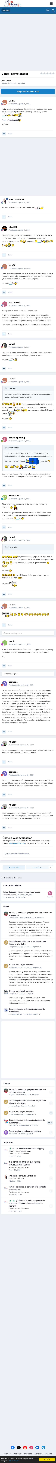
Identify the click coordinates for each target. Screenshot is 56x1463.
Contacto (38, 1454)
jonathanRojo (17, 946)
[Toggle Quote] (6, 388)
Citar (10, 133)
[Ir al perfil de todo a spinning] (4, 439)
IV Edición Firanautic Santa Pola (22, 1176)
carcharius (13, 1125)
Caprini (15, 918)
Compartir (14, 867)
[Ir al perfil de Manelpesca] (6, 1010)
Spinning (21, 83)
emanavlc (13, 1134)
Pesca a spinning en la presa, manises (25, 1131)
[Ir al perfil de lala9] (4, 642)
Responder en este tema (28, 91)
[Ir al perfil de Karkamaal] (4, 304)
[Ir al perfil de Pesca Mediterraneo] (6, 1149)
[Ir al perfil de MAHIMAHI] (4, 497)
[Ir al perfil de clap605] (4, 228)
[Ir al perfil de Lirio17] (4, 102)
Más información (14, 1461)
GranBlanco (11, 895)
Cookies (48, 1454)
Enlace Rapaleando (10, 120)
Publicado (19, 104)
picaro (15, 993)
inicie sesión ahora (17, 843)
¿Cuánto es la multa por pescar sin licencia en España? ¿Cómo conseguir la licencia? (27, 1203)
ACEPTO (47, 1459)
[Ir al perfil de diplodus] (4, 683)
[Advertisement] (28, 43)
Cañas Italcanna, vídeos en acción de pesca (21, 892)
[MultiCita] (4, 133)
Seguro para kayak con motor (21, 965)
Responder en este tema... (18, 854)
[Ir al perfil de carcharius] (6, 1121)
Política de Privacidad (23, 1454)
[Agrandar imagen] (6, 115)
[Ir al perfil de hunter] (4, 743)
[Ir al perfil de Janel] (4, 345)
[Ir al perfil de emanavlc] (6, 1132)
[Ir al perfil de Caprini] (6, 914)
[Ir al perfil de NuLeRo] (50, 893)
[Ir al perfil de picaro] (6, 992)
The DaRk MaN (18, 1178)
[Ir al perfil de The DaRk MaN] (4, 201)
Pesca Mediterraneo (20, 1154)
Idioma (7, 1454)
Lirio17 (8, 81)
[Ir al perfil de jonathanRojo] (6, 942)
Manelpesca (17, 1014)
